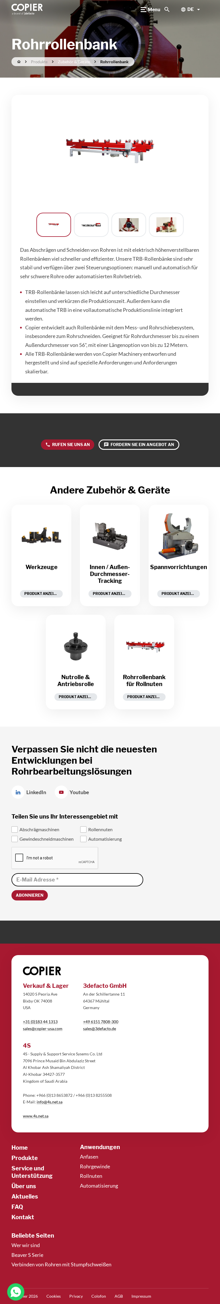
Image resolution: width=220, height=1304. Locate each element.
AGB (119, 1296)
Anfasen (89, 1156)
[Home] (27, 9)
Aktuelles (24, 1196)
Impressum (141, 1296)
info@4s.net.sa (49, 1101)
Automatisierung (99, 1185)
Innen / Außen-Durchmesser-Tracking (110, 574)
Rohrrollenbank (114, 61)
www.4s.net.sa (35, 1115)
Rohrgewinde (95, 1166)
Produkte (24, 1158)
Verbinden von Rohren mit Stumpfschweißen (61, 1264)
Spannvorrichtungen (178, 567)
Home (19, 1147)
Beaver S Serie (27, 1255)
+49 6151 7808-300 (100, 1021)
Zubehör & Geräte (74, 61)
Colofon (98, 1296)
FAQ (17, 1206)
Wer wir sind (25, 1245)
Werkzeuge (41, 567)
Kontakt (22, 1217)
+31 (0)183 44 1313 (40, 1021)
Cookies (53, 1296)
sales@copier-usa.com (42, 1028)
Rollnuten (91, 1176)
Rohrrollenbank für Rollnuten (144, 680)
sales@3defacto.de (99, 1028)
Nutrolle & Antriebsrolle (75, 680)
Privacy (76, 1296)
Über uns (23, 1186)
